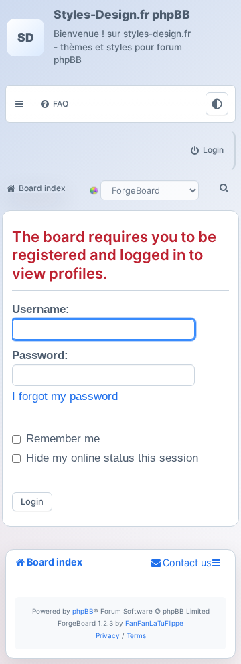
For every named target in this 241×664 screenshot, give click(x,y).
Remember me (61, 438)
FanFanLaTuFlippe (154, 623)
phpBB (83, 611)
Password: (40, 355)
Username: (41, 309)
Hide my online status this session (110, 458)
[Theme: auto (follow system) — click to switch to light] (217, 103)
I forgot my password (65, 396)
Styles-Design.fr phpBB (122, 15)
